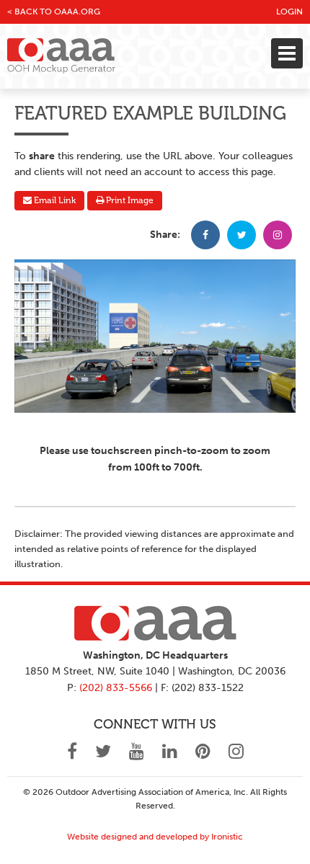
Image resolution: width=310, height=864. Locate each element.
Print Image (129, 200)
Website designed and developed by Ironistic (155, 837)
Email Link (54, 200)
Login (289, 11)
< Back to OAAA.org (53, 11)
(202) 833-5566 (115, 688)
